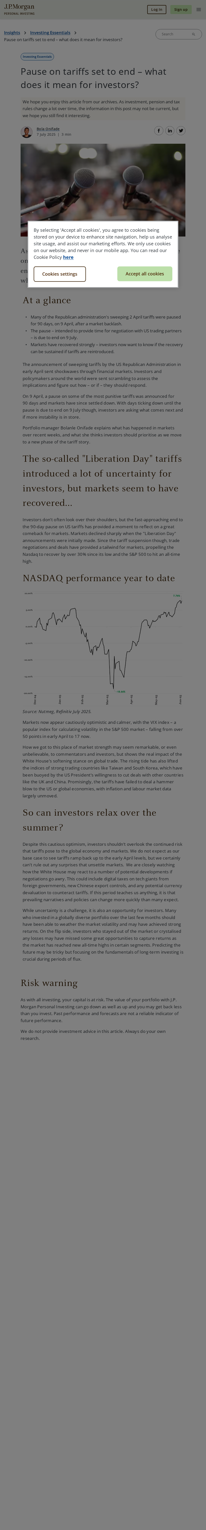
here (68, 257)
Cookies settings (59, 274)
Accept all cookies (145, 274)
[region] (103, 254)
